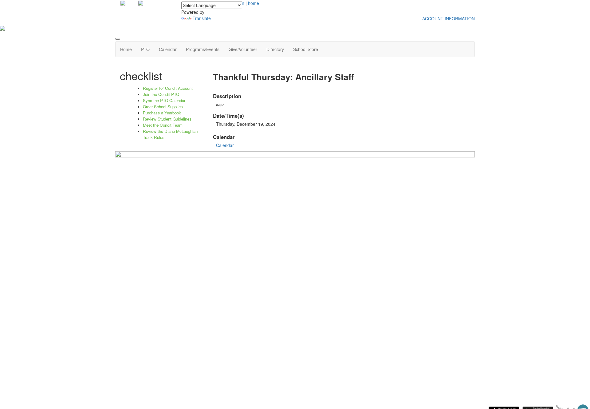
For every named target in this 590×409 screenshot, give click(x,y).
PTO (145, 49)
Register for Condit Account (168, 88)
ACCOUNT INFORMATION (448, 18)
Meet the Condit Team (163, 125)
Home (126, 49)
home (253, 3)
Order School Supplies (163, 106)
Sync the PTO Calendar (164, 100)
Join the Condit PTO (161, 94)
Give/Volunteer (243, 49)
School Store (305, 49)
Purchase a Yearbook (162, 113)
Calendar (168, 49)
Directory (275, 49)
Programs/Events (202, 49)
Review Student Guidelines (167, 119)
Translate (202, 18)
